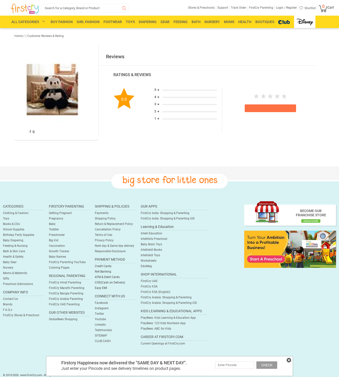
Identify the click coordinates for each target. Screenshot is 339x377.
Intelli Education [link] (151, 233)
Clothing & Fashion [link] (16, 213)
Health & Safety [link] (13, 256)
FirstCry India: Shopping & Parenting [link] (165, 213)
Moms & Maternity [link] (15, 273)
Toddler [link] (54, 229)
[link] (290, 249)
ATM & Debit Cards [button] (107, 277)
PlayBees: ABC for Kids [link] (156, 328)
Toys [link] (6, 218)
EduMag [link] (146, 266)
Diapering (148, 22)
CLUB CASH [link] (103, 341)
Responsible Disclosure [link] (110, 251)
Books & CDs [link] (11, 224)
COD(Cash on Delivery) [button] (110, 282)
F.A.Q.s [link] (7, 310)
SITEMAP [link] (101, 335)
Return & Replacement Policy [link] (114, 224)
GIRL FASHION (88, 22)
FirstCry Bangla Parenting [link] (66, 293)
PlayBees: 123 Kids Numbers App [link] (163, 323)
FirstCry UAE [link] (149, 281)
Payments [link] (101, 213)
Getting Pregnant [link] (60, 213)
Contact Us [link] (10, 299)
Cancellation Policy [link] (108, 229)
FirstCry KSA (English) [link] (155, 292)
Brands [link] (7, 304)
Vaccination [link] (57, 246)
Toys (130, 22)
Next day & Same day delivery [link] (114, 246)
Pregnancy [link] (56, 218)
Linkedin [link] (100, 324)
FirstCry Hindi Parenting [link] (65, 282)
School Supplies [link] (13, 229)
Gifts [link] (6, 278)
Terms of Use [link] (103, 235)
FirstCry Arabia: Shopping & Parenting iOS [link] (169, 303)
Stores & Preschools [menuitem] (201, 7)
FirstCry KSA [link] (149, 286)
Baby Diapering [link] (13, 240)
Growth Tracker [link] (59, 251)
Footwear (112, 22)
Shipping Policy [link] (105, 218)
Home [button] (18, 36)
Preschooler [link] (57, 235)
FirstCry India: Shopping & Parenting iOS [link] (168, 218)
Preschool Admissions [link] (18, 284)
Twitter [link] (99, 313)
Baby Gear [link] (10, 262)
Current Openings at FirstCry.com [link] (163, 343)
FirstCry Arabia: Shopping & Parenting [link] (166, 297)
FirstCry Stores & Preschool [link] (21, 315)
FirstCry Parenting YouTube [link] (67, 262)
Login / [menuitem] (280, 7)
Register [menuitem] (291, 7)
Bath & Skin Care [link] (14, 251)
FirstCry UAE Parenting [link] (64, 304)
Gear (165, 22)
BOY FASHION (62, 22)
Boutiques (264, 22)
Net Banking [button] (103, 271)
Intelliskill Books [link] (151, 249)
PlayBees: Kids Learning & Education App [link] (168, 317)
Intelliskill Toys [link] (150, 255)
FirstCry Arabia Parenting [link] (66, 299)
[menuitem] (25, 9)
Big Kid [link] (53, 240)
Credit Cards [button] (103, 266)
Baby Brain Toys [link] (151, 244)
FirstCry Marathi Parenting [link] (66, 288)
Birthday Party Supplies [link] (18, 235)
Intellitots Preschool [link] (154, 239)
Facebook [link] (101, 303)
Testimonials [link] (103, 330)
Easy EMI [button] (101, 287)
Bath (196, 22)
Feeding (180, 22)
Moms (229, 22)
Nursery (212, 22)
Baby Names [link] (57, 256)
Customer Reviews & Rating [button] (45, 36)
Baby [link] (52, 224)
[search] (85, 8)
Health (244, 22)
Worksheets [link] (148, 260)
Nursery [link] (8, 267)
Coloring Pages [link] (59, 267)
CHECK (266, 365)
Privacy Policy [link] (104, 240)
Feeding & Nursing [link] (15, 246)
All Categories (25, 22)
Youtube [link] (100, 319)
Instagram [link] (102, 308)
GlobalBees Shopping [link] (63, 319)
